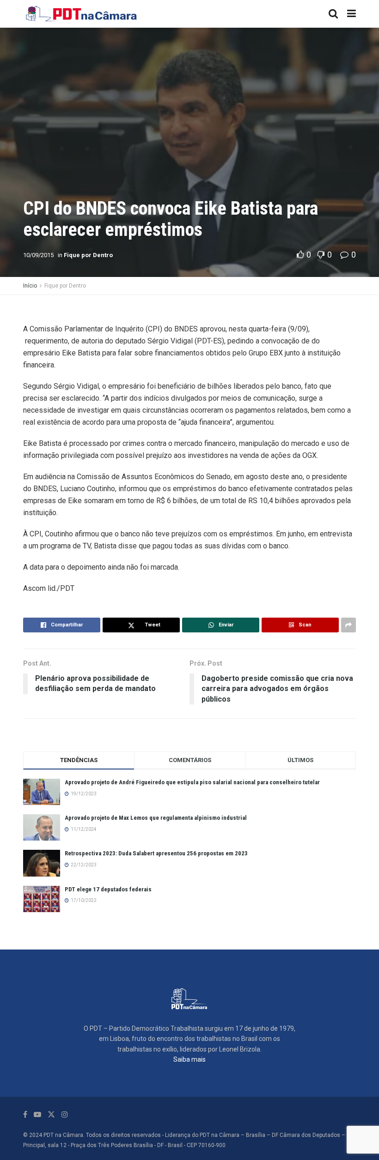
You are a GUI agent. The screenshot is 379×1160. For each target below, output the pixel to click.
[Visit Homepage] (82, 14)
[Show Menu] (351, 14)
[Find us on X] (51, 1114)
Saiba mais (189, 1059)
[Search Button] (333, 14)
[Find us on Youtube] (37, 1114)
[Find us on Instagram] (64, 1114)
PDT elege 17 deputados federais (108, 889)
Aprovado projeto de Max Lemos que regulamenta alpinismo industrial (156, 817)
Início (30, 285)
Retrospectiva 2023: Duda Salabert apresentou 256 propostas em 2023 (156, 853)
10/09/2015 (38, 255)
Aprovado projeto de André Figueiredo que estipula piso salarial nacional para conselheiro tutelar (192, 782)
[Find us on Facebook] (25, 1114)
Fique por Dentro (88, 255)
